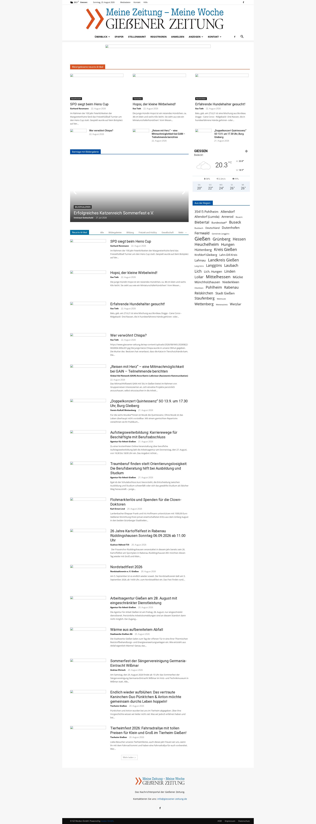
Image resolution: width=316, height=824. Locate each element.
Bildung (130, 232)
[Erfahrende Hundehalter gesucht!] (222, 87)
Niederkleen (230, 282)
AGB (220, 821)
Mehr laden (128, 757)
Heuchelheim (207, 244)
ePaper (119, 36)
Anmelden (177, 36)
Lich (198, 271)
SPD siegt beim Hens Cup (89, 104)
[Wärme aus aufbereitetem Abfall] (88, 639)
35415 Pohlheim (206, 211)
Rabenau (231, 287)
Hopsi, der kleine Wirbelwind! (154, 104)
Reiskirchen (204, 293)
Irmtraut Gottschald (83, 217)
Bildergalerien (83, 207)
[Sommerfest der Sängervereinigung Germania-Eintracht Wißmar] (88, 671)
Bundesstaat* (219, 222)
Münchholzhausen (207, 282)
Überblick (101, 36)
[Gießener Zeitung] (155, 19)
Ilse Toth (137, 108)
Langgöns (214, 265)
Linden (229, 271)
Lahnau (200, 260)
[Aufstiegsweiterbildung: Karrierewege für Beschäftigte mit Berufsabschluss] (88, 442)
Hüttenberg (203, 249)
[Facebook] (243, 2)
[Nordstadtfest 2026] (88, 577)
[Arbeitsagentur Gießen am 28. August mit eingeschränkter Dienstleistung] (88, 608)
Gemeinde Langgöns (220, 233)
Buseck (235, 222)
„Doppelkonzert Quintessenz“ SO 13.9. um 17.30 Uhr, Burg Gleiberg (230, 133)
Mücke (238, 277)
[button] (242, 37)
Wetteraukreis (222, 304)
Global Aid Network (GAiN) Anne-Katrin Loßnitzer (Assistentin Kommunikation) (149, 375)
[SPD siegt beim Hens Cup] (97, 87)
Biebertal (202, 222)
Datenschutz (244, 821)
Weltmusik (221, 299)
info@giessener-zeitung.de (172, 798)
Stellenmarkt (137, 36)
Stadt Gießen (225, 293)
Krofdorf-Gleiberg (206, 254)
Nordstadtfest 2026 (126, 567)
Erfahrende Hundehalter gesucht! (220, 104)
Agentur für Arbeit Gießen (123, 441)
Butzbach (199, 228)
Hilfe (145, 2)
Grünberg (221, 239)
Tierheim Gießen (118, 705)
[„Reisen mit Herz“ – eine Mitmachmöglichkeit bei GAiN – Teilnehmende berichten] (141, 134)
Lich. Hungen (213, 271)
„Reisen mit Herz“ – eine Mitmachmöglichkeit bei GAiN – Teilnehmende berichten (168, 133)
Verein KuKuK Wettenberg (123, 410)
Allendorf (228, 211)
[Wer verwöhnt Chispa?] (78, 134)
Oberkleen (199, 288)
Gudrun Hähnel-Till (119, 544)
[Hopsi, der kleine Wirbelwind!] (160, 87)
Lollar (199, 277)
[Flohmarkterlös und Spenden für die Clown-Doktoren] (88, 509)
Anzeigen (194, 36)
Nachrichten (201, 98)
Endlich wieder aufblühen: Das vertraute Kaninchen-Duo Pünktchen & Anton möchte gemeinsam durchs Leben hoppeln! (145, 697)
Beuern (239, 217)
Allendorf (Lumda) (207, 216)
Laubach (231, 265)
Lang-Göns (199, 266)
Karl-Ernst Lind (117, 508)
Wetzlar (235, 304)
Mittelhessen (218, 276)
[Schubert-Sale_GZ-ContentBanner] (158, 53)
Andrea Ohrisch (118, 670)
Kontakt (137, 2)
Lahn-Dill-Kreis (228, 255)
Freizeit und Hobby (148, 232)
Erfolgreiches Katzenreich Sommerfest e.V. (114, 212)
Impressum (230, 821)
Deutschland (212, 228)
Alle (102, 232)
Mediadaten (125, 2)
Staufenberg (205, 298)
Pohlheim (214, 287)
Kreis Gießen (225, 249)
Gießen (202, 238)
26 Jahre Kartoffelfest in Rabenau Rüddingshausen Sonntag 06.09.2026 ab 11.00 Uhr (147, 535)
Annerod (227, 216)
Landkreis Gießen (223, 260)
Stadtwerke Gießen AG (121, 634)
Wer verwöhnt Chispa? (101, 130)
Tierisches (138, 98)
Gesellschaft (76, 98)
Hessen (239, 239)
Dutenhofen (231, 227)
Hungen (228, 244)
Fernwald (202, 233)
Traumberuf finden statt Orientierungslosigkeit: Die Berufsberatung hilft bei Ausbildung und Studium (148, 468)
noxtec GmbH (107, 821)
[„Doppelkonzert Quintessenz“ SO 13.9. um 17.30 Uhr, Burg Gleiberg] (203, 134)
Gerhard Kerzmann (79, 108)
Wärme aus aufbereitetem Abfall (136, 630)
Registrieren (158, 36)
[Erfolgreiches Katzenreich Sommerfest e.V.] (129, 190)
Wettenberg (204, 304)
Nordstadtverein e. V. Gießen (124, 571)
